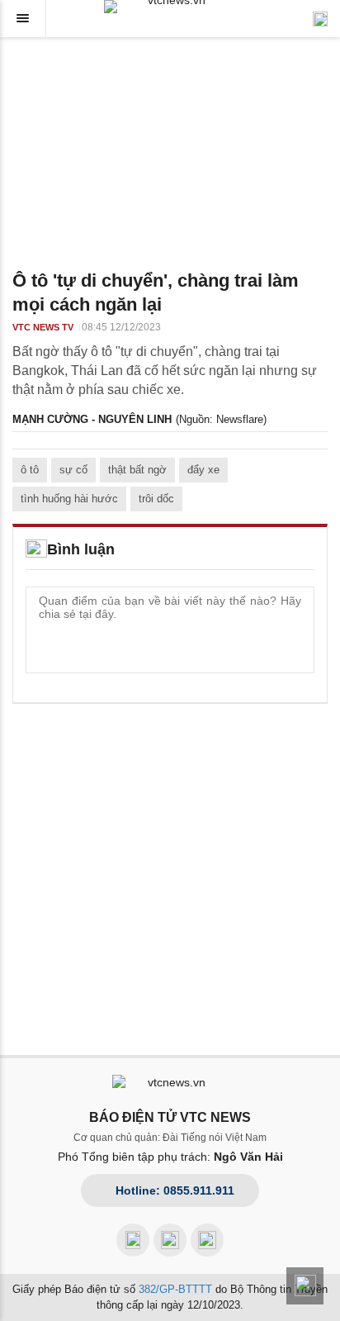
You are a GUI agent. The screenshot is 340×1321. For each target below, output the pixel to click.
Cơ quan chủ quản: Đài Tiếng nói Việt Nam (170, 1137)
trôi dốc (156, 498)
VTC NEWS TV (42, 327)
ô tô (30, 469)
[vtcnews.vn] (170, 6)
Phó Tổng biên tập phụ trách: (170, 1156)
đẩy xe (203, 469)
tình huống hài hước (69, 498)
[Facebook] (132, 1240)
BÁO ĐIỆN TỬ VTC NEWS (170, 1117)
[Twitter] (207, 1240)
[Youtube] (170, 1240)
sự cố (73, 469)
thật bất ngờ (137, 469)
